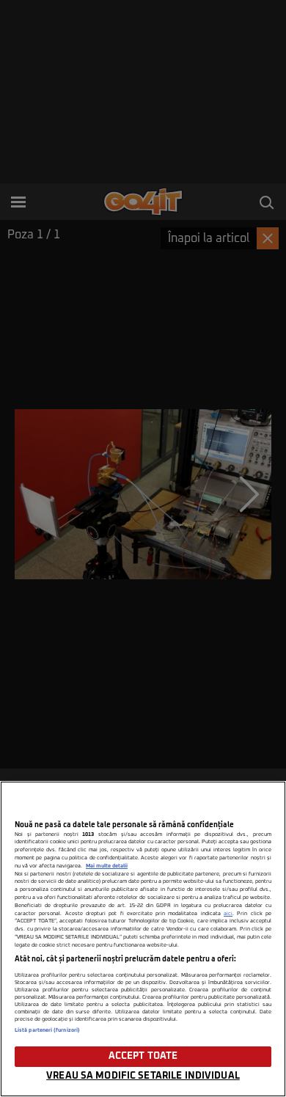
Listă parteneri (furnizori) (47, 1030)
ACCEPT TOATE (143, 1056)
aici (228, 914)
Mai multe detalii (107, 866)
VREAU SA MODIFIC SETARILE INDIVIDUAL (143, 1076)
